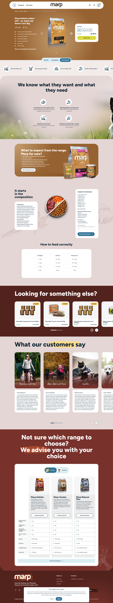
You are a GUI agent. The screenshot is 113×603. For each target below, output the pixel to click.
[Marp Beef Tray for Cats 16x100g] (56, 310)
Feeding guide (65, 60)
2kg (79, 30)
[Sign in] (94, 5)
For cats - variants (23, 11)
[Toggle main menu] (14, 5)
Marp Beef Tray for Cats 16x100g (55, 321)
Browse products (39, 515)
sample (84, 30)
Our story (59, 579)
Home (16, 11)
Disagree (52, 598)
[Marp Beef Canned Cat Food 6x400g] (28, 310)
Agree (59, 599)
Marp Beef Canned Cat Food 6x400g (27, 321)
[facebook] (16, 590)
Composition (54, 60)
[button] (71, 33)
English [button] (90, 590)
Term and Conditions (93, 599)
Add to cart (87, 38)
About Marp (59, 581)
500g (90, 30)
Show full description (85, 234)
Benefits (46, 60)
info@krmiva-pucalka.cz (77, 579)
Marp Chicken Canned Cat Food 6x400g (83, 322)
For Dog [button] (52, 470)
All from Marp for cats (28, 170)
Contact (58, 584)
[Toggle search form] (89, 5)
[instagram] (19, 590)
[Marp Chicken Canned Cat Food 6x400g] (85, 310)
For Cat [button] (64, 470)
